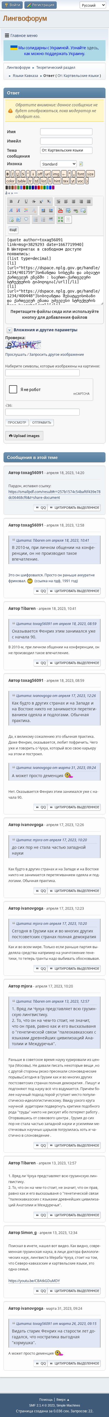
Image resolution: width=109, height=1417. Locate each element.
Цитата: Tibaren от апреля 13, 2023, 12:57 (52, 1001)
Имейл (14, 141)
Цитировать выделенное (77, 507)
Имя (11, 131)
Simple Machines (68, 1405)
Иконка (14, 163)
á (6, 193)
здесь (92, 47)
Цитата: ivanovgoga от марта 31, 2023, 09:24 (56, 767)
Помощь (46, 1399)
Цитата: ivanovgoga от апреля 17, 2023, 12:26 (56, 695)
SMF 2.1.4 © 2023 (42, 1405)
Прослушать (15, 354)
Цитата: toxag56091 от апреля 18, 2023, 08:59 (56, 623)
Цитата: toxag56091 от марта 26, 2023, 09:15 (56, 1323)
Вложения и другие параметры (45, 329)
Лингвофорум (25, 18)
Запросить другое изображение (56, 354)
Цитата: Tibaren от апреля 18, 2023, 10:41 (52, 540)
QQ (43, 507)
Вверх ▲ (63, 1399)
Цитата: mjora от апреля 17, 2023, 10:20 (51, 839)
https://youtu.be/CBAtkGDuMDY (34, 1280)
